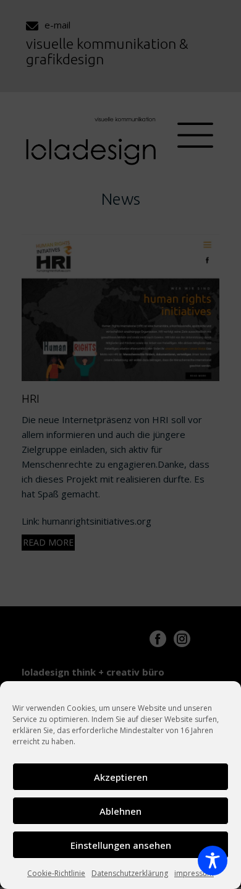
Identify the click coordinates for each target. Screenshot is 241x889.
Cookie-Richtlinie (56, 873)
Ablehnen (120, 811)
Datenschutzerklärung (129, 873)
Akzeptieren (121, 777)
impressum (194, 873)
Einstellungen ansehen (120, 845)
